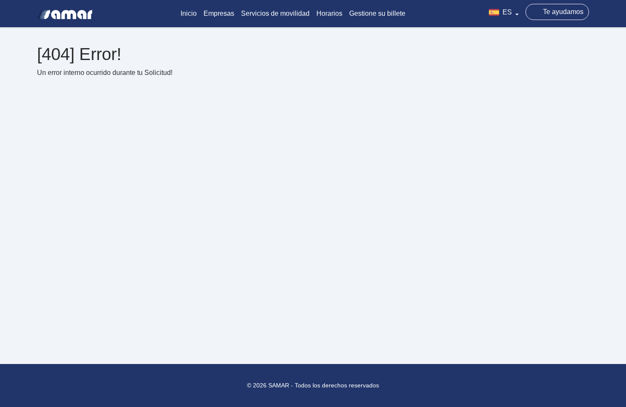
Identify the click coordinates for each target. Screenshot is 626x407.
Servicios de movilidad (275, 13)
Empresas (219, 13)
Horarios (329, 13)
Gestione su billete (377, 13)
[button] (503, 14)
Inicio (189, 13)
